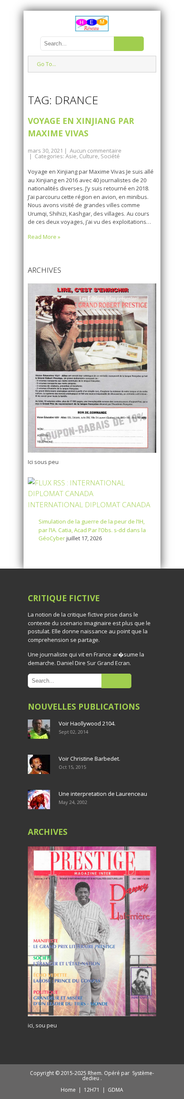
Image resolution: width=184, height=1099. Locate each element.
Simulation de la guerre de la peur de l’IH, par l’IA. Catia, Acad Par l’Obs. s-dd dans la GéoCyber (92, 530)
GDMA (115, 1089)
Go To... (46, 64)
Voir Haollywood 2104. (87, 723)
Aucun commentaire (96, 150)
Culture (88, 156)
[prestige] (92, 1016)
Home (68, 1089)
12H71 (92, 1089)
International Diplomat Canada (89, 504)
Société (110, 156)
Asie (71, 156)
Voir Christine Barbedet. (89, 758)
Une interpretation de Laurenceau (103, 794)
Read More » (44, 237)
